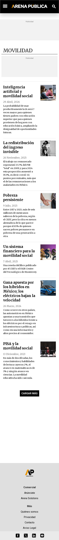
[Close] (48, 246)
